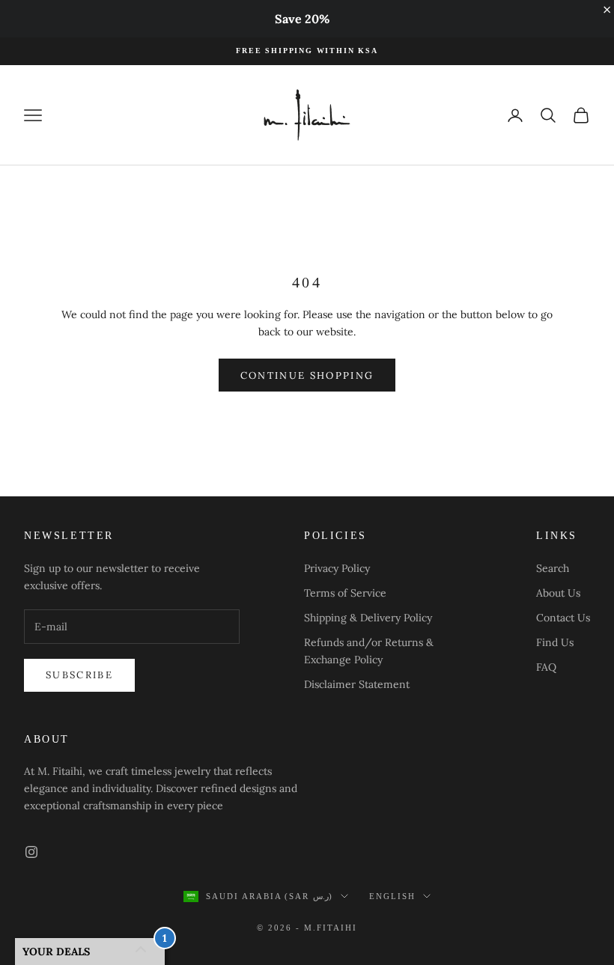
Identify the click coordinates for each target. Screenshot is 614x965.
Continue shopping (307, 375)
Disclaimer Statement (357, 684)
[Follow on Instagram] (31, 851)
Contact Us (563, 617)
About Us (558, 593)
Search (552, 568)
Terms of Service (345, 593)
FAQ (546, 667)
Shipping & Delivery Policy (368, 617)
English (392, 896)
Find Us (555, 642)
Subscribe (79, 675)
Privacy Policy (337, 568)
